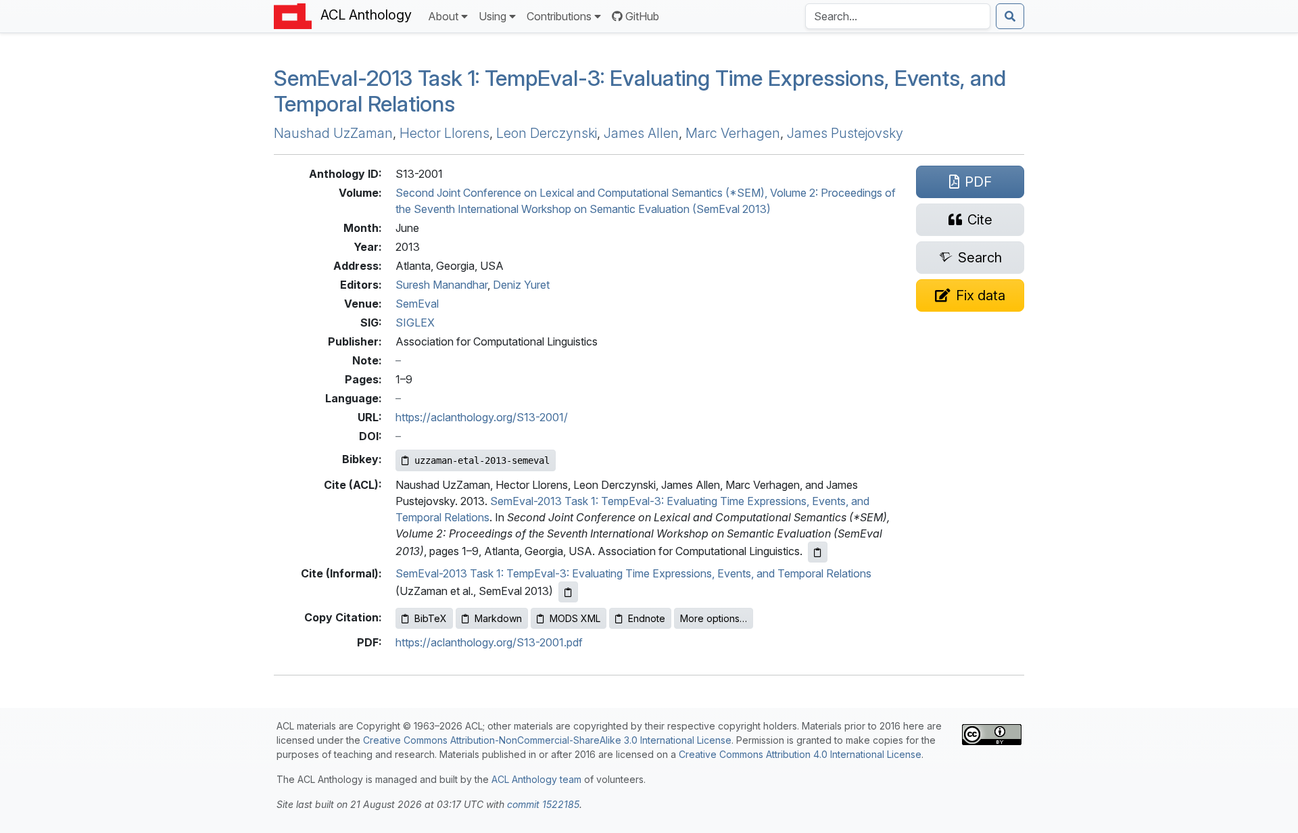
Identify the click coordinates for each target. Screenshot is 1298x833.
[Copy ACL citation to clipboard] (817, 552)
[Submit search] (1010, 16)
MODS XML (575, 618)
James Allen (641, 133)
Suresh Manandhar (441, 284)
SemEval (417, 303)
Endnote (646, 618)
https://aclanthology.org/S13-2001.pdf (489, 642)
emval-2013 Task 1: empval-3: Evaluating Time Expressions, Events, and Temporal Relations (640, 91)
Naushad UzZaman (333, 133)
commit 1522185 (543, 804)
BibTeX (430, 618)
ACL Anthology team (536, 779)
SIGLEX (415, 322)
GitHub (642, 16)
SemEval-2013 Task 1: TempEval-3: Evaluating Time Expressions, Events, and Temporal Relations (633, 573)
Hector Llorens (444, 133)
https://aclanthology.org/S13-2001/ (481, 417)
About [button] (443, 16)
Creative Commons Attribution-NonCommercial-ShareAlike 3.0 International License (547, 740)
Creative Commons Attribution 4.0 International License (800, 754)
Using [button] (492, 16)
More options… (713, 618)
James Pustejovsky (845, 133)
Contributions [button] (559, 16)
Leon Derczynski (546, 133)
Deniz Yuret (521, 284)
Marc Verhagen (733, 133)
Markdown (498, 618)
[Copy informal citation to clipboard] (568, 591)
